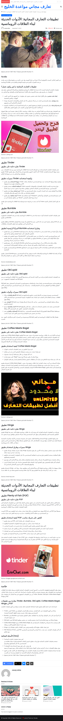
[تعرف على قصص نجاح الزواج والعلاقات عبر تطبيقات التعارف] (31, 691)
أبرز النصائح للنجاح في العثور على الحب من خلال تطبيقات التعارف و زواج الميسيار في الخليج (9, 699)
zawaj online (7, 28)
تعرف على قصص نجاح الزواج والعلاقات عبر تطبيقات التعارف (29, 698)
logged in (10, 711)
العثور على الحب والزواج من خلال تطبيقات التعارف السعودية (51, 698)
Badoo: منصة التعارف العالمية (17, 1)
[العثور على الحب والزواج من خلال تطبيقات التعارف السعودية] (52, 691)
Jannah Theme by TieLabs (30, 718)
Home (4, 11)
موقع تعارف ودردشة (41, 11)
